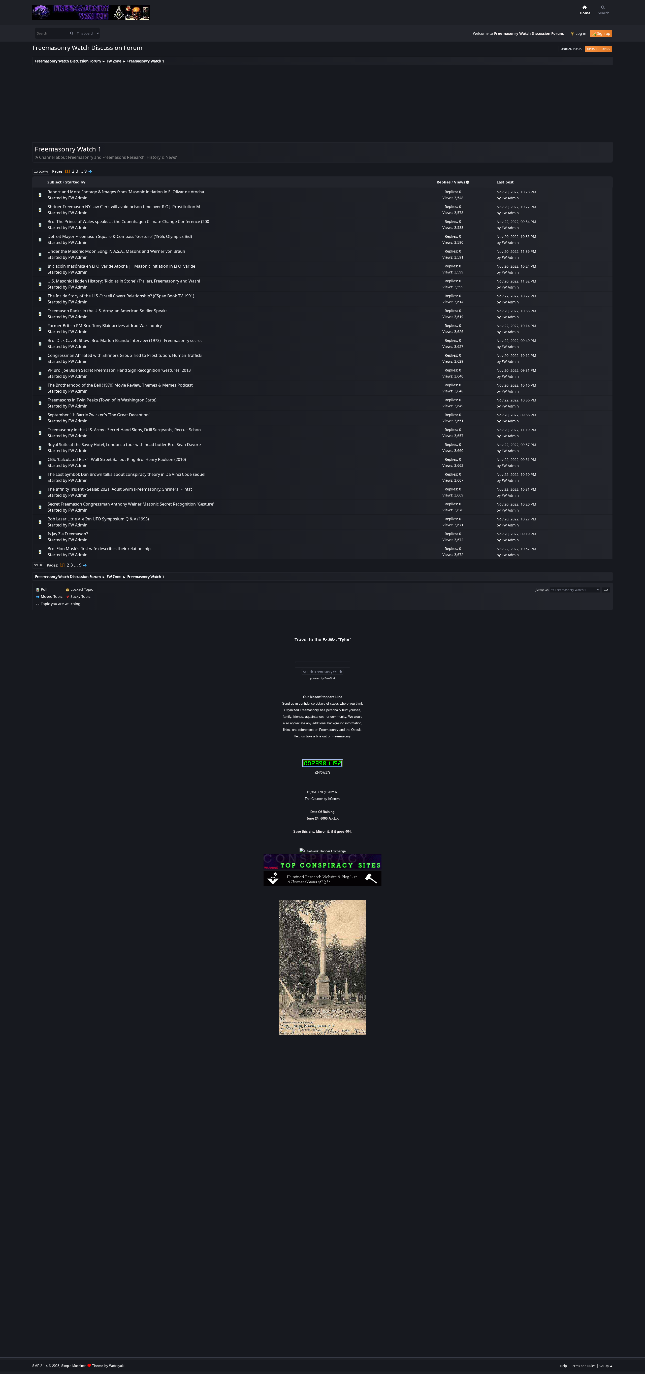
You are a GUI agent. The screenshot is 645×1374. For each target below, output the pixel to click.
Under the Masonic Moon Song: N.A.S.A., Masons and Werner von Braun (116, 251)
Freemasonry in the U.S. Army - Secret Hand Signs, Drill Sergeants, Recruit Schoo (124, 429)
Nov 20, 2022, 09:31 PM (516, 370)
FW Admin (77, 198)
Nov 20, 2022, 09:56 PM (516, 415)
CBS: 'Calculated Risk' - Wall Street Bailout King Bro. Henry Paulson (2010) (117, 459)
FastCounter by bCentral (322, 799)
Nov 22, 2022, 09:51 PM (516, 459)
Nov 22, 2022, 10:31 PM (516, 489)
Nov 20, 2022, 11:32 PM (516, 281)
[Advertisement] (322, 103)
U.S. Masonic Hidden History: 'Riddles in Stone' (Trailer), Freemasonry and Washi (124, 281)
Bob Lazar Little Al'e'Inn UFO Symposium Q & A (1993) (98, 519)
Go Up (38, 565)
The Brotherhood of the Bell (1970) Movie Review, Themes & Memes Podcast (120, 385)
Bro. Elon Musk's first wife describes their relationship (99, 548)
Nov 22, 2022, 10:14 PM (516, 325)
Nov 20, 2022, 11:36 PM (516, 251)
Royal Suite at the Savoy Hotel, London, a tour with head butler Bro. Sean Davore (124, 444)
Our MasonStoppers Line (322, 697)
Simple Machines (73, 1366)
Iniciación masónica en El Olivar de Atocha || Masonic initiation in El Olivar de (121, 266)
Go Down (41, 171)
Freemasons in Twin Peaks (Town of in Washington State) (102, 400)
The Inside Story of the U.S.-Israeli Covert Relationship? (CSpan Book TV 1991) (121, 296)
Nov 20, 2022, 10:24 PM (516, 266)
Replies (443, 181)
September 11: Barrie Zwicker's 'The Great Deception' (99, 415)
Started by (75, 181)
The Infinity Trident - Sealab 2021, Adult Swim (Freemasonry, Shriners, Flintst (120, 489)
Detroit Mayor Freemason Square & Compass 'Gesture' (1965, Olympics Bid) (120, 236)
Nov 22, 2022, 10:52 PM (516, 548)
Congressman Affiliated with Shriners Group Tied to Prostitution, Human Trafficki (125, 355)
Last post (505, 181)
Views (459, 181)
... (81, 171)
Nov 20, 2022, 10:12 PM (516, 355)
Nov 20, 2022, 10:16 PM (516, 385)
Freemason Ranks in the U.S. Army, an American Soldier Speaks (108, 311)
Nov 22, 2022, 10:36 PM (516, 400)
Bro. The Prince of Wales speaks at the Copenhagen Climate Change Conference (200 (128, 221)
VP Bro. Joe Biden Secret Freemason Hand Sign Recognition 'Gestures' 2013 (119, 370)
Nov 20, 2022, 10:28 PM (516, 192)
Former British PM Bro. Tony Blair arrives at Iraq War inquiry (105, 325)
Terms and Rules (583, 1365)
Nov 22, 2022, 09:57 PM (516, 444)
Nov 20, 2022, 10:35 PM (516, 236)
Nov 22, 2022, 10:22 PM (516, 296)
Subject (54, 181)
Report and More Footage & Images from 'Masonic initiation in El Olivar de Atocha (126, 192)
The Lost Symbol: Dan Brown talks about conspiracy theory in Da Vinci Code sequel (126, 474)
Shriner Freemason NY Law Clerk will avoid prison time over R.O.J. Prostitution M (124, 206)
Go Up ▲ (606, 1365)
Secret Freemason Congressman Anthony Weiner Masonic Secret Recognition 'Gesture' (131, 504)
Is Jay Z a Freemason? (68, 534)
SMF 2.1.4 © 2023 (45, 1366)
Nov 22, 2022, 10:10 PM (516, 474)
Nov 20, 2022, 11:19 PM (516, 429)
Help (563, 1365)
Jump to (542, 589)
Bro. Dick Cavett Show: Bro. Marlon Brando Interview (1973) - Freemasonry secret (125, 340)
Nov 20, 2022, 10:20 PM (516, 504)
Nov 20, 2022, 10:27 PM (516, 519)
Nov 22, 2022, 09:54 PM (516, 221)
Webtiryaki (116, 1366)
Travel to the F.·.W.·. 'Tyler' (323, 639)
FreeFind (330, 678)
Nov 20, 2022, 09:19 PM (516, 534)
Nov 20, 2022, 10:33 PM (516, 310)
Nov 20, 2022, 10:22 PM (516, 206)
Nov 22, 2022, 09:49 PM (516, 340)
